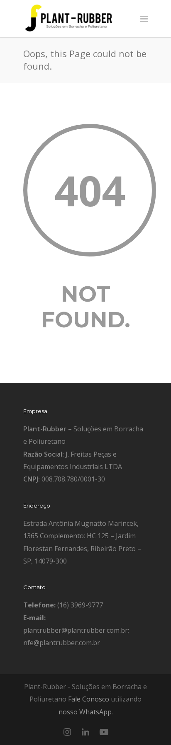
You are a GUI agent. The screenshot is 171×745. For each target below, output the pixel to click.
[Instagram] (67, 731)
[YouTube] (103, 731)
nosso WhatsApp (85, 711)
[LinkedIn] (85, 731)
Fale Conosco (88, 699)
